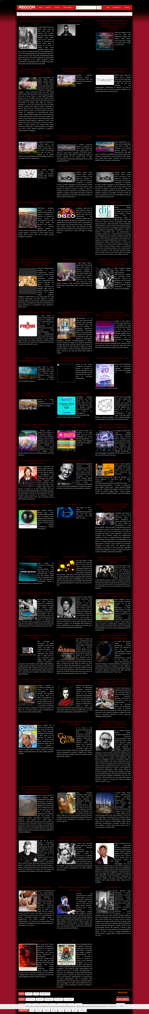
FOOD (61, 1010)
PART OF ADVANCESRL (123, 997)
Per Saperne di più (111, 1006)
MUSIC (54, 1010)
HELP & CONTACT (122, 999)
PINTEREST (49, 999)
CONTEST (82, 1010)
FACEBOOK (30, 999)
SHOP (74, 1010)
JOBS (107, 7)
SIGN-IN (29, 994)
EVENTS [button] (48, 7)
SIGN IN (127, 7)
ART (32, 1010)
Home (20, 14)
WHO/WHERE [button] (67, 7)
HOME (40, 7)
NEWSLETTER (45, 994)
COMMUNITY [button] (116, 7)
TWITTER (39, 999)
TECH (68, 1010)
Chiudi (121, 1006)
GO (99, 7)
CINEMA (46, 1010)
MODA (38, 1010)
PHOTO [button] (57, 7)
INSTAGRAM (68, 999)
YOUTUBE (59, 999)
